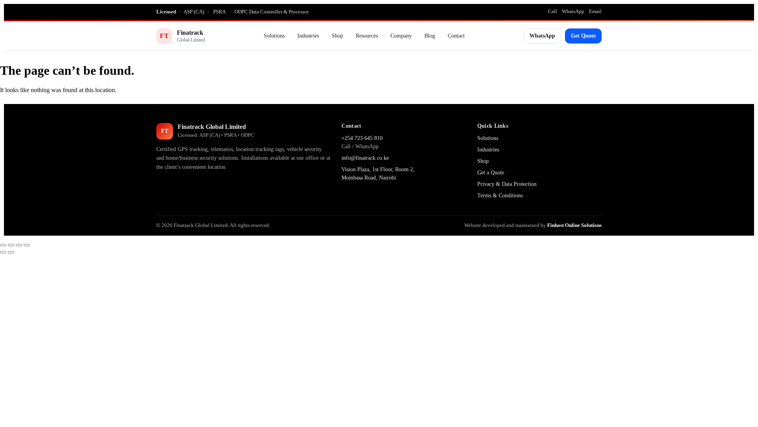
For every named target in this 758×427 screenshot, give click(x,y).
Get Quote (583, 36)
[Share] (19, 245)
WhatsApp (573, 11)
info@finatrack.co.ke (365, 158)
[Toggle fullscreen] (11, 245)
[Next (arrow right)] (11, 252)
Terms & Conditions (500, 195)
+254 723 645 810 (362, 138)
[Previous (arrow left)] (3, 252)
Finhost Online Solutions (574, 225)
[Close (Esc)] (27, 245)
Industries (308, 36)
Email (595, 11)
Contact (456, 36)
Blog (429, 36)
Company (401, 36)
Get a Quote (490, 173)
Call (552, 11)
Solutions (274, 36)
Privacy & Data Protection (507, 184)
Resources (367, 36)
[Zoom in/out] (3, 245)
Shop (337, 36)
